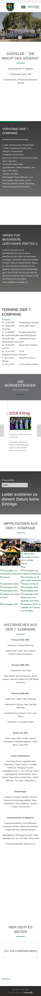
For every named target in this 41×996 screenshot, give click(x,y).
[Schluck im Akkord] (31, 584)
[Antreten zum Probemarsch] (31, 545)
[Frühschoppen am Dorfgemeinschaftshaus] (10, 572)
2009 (5, 485)
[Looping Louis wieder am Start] (10, 596)
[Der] (31, 567)
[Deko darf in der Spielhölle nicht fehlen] (31, 599)
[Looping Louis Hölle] (10, 545)
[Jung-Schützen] (10, 559)
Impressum (16, 989)
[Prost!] (31, 563)
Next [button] (39, 430)
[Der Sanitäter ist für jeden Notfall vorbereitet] (31, 579)
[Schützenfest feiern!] (10, 584)
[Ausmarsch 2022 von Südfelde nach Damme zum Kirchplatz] (31, 607)
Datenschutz (25, 989)
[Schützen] (10, 577)
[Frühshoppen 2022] (10, 587)
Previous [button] (2, 430)
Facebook (27, 992)
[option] (20, 107)
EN (23, 7)
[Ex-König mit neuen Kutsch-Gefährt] (31, 559)
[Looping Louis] (31, 553)
